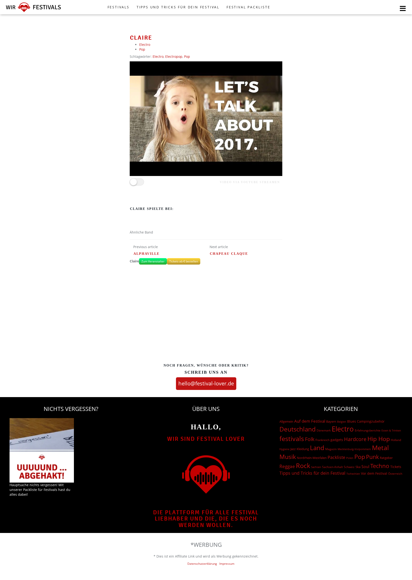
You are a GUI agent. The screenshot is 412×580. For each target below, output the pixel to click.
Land (317, 447)
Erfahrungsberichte (368, 430)
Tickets (395, 466)
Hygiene (284, 449)
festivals (291, 438)
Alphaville (147, 253)
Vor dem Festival (374, 473)
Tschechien (353, 473)
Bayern (331, 422)
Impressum (226, 564)
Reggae (287, 466)
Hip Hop (378, 439)
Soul (365, 466)
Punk (372, 457)
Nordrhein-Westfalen (312, 458)
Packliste (336, 457)
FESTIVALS (118, 7)
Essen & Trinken (391, 430)
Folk (309, 439)
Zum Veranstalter (153, 261)
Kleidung (303, 449)
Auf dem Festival (309, 421)
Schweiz (349, 467)
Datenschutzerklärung (202, 564)
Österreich (395, 474)
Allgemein (286, 421)
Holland (396, 440)
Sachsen (316, 467)
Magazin (331, 449)
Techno (379, 466)
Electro (144, 44)
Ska (357, 467)
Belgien (341, 421)
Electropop (173, 56)
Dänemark (324, 430)
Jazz (293, 449)
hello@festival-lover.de (206, 383)
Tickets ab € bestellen (183, 261)
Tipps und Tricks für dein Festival (178, 7)
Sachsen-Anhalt (332, 467)
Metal (380, 447)
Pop (142, 49)
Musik (287, 456)
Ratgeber (386, 458)
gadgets (336, 439)
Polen (349, 458)
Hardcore (355, 439)
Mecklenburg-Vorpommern (354, 449)
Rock (303, 465)
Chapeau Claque (229, 253)
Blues (351, 421)
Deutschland (297, 429)
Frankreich (322, 440)
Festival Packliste (248, 7)
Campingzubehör (371, 421)
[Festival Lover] (33, 12)
